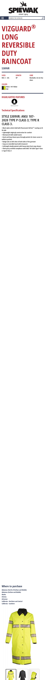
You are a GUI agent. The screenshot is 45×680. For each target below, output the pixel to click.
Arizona (4, 597)
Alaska (4, 594)
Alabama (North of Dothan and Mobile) (14, 590)
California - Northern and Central (12, 601)
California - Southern (8, 603)
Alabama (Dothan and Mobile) (11, 592)
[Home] (23, 8)
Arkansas (5, 599)
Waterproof (14, 106)
